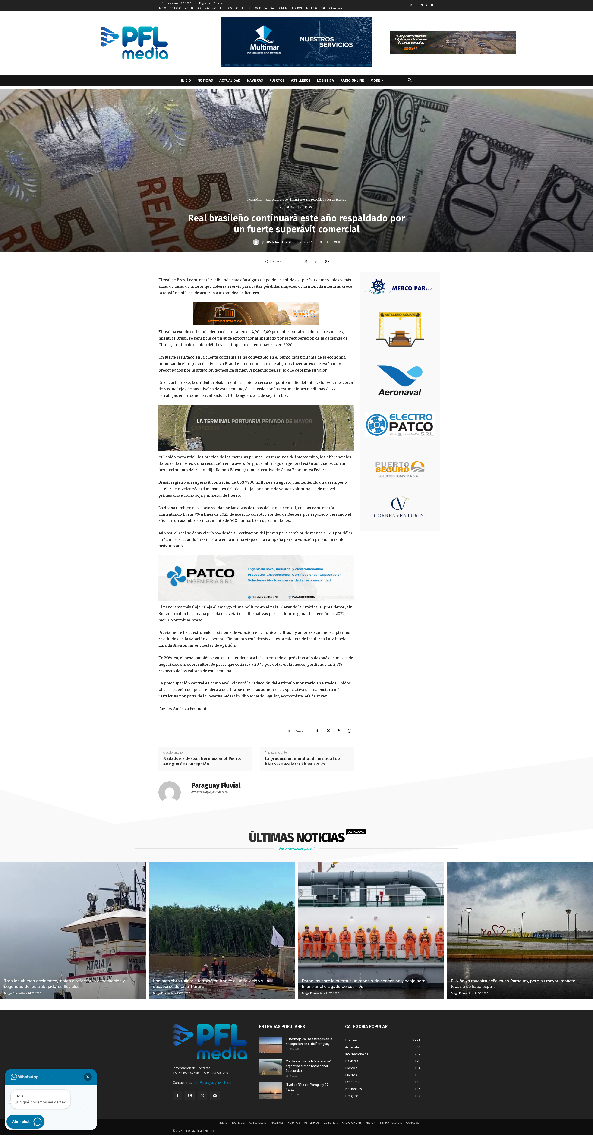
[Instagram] (421, 5)
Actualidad (254, 199)
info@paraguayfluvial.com (213, 1082)
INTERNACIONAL (391, 1123)
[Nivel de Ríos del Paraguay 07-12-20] (270, 1090)
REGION (371, 1123)
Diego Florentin (14, 993)
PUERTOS (294, 1123)
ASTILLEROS (311, 1123)
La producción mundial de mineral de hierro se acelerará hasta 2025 (302, 761)
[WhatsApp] (326, 261)
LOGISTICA (331, 1123)
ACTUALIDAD (257, 1123)
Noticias (306, 207)
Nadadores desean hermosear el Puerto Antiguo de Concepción (202, 761)
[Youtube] (432, 5)
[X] (305, 261)
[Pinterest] (316, 261)
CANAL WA (413, 1123)
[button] (409, 80)
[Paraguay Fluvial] (256, 242)
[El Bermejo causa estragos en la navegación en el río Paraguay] (270, 1045)
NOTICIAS (238, 1123)
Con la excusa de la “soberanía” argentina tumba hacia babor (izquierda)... (308, 1065)
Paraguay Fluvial (278, 242)
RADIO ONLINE (351, 1123)
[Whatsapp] (410, 5)
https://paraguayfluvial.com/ (209, 792)
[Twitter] (426, 5)
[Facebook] (416, 5)
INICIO (223, 1123)
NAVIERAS (277, 1123)
